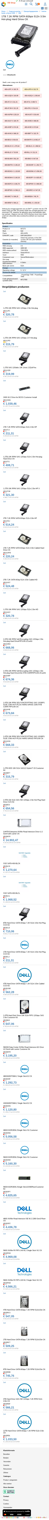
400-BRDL (6, 1436)
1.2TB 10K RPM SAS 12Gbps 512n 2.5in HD (20, 609)
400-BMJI (6, 1020)
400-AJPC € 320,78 (11, 89)
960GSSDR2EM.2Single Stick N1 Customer (20, 1157)
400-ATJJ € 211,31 (11, 102)
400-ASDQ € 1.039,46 (32, 96)
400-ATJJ (6, 430)
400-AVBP (6, 676)
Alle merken (7, 1484)
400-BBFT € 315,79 (31, 133)
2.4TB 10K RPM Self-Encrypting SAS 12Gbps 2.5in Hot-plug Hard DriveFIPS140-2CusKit (23, 640)
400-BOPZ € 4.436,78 (12, 184)
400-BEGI (6, 805)
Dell (19, 13)
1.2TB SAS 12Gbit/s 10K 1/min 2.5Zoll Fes (19, 368)
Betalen (6, 1458)
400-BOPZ (6, 1223)
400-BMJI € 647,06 (31, 159)
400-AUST (6, 582)
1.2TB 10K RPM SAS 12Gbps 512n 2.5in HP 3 (21, 488)
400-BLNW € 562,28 (11, 159)
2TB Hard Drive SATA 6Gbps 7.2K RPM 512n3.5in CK (24, 1340)
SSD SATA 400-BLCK (11, 863)
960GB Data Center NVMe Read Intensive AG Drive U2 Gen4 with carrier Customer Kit (23, 1048)
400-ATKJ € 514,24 (31, 108)
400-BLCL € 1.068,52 (33, 146)
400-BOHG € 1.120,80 (12, 171)
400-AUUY (6, 612)
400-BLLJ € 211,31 (30, 152)
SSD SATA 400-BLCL (11, 893)
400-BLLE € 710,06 (11, 152)
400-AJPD (6, 341)
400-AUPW (7, 553)
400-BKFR (6, 836)
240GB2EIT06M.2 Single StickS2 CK (17, 1103)
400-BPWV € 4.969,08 (33, 184)
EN (46, 8)
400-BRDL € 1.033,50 (32, 203)
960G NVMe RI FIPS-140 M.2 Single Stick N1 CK (22, 1250)
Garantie (6, 1465)
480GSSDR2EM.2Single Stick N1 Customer (20, 1130)
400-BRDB (6, 1372)
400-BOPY (7, 1192)
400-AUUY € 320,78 (11, 121)
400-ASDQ (7, 400)
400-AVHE (6, 709)
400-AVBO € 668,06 (31, 121)
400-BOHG (7, 1106)
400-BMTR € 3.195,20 (12, 165)
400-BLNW (7, 988)
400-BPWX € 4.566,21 (12, 190)
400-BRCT (6, 1342)
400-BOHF (6, 1079)
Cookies (6, 1504)
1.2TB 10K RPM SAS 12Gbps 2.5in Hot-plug (20, 308)
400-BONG (7, 1133)
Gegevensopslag (14, 11)
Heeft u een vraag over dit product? (15, 82)
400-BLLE (6, 928)
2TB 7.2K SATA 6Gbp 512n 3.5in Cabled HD (20, 580)
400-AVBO (6, 644)
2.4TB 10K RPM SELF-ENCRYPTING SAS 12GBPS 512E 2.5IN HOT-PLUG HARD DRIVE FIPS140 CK (24, 737)
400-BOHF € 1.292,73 (33, 165)
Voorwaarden (7, 1507)
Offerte (5, 1473)
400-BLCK (6, 866)
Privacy (6, 1500)
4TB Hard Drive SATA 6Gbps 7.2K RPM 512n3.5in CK (24, 1310)
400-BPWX (7, 1283)
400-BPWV (7, 1253)
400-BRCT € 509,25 (11, 196)
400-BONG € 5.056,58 (34, 171)
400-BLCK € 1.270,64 (12, 146)
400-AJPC (6, 311)
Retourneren (7, 1469)
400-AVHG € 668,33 (11, 133)
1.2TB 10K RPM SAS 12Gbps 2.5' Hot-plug (20, 338)
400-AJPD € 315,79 (31, 89)
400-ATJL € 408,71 (30, 102)
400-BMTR (7, 1052)
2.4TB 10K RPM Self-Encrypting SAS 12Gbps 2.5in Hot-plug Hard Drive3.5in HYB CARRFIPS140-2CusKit (24, 672)
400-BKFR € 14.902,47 (32, 140)
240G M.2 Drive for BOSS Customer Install (20, 397)
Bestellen (6, 1454)
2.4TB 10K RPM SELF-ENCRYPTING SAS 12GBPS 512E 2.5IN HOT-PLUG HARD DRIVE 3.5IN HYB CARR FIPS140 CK (24, 705)
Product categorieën (10, 1480)
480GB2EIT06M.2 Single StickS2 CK (17, 1076)
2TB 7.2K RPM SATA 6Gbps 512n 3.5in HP (20, 518)
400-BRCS (6, 1313)
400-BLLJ (6, 957)
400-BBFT (6, 773)
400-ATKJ (6, 521)
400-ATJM (6, 491)
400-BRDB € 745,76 (31, 196)
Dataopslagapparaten (31, 11)
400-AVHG (6, 741)
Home (3, 11)
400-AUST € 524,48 (32, 114)
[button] (45, 25)
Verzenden (7, 1461)
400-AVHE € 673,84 (31, 127)
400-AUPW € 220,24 (12, 114)
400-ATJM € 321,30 (11, 108)
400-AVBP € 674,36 (11, 127)
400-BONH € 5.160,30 (12, 177)
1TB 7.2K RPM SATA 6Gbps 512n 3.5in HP (20, 427)
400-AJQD (6, 370)
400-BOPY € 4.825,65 (33, 177)
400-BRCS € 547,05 (33, 190)
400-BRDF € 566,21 (11, 203)
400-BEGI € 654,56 (11, 140)
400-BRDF (6, 1404)
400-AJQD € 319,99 (11, 96)
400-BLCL (6, 896)
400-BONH (7, 1160)
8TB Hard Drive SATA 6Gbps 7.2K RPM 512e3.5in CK (24, 1369)
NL (42, 8)
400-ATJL (6, 461)
